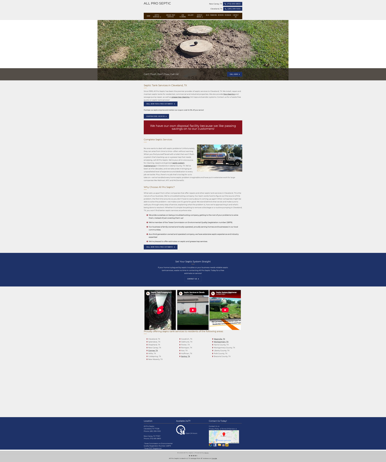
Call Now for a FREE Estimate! (159, 104)
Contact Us (236, 16)
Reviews (221, 15)
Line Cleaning (183, 16)
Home (148, 16)
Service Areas (200, 16)
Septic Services (156, 16)
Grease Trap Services (170, 16)
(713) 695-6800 (234, 4)
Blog (207, 15)
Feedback (228, 15)
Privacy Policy (214, 429)
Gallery (191, 15)
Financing (213, 15)
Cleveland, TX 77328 (151, 429)
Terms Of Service (228, 429)
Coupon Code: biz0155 (155, 116)
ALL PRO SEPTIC (157, 3)
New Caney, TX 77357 (152, 436)
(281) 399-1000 (234, 9)
